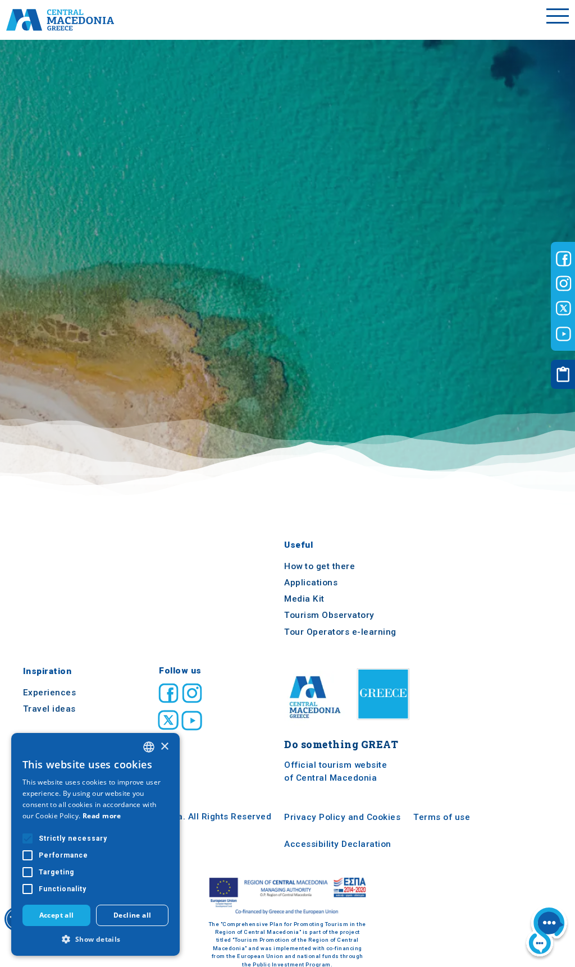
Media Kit (304, 599)
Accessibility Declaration (337, 845)
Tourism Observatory (329, 616)
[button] (95, 939)
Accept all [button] (56, 915)
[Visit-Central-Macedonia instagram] (563, 283)
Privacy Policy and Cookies (342, 818)
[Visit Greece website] (386, 723)
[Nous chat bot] (546, 932)
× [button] (164, 747)
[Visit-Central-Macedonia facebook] (563, 259)
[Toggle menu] (557, 19)
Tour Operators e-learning (340, 632)
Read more (102, 816)
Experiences (49, 693)
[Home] (60, 19)
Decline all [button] (132, 915)
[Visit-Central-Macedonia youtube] (563, 334)
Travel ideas (49, 709)
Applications (310, 583)
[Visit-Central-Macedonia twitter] (563, 308)
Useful (298, 545)
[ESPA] (287, 896)
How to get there (319, 566)
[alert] (95, 844)
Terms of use (441, 818)
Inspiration (47, 672)
